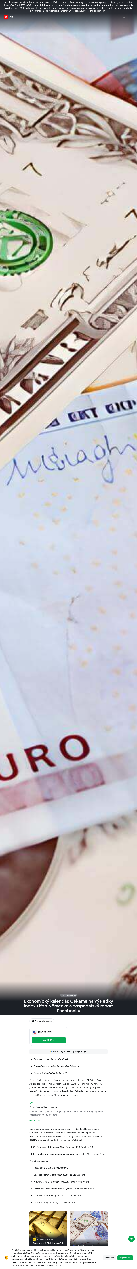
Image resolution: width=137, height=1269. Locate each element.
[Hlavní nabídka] (131, 17)
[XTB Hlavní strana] (7, 17)
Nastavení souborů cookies (48, 1265)
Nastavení (109, 1257)
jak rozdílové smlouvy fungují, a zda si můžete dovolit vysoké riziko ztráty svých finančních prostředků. (81, 9)
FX (59, 1087)
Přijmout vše (125, 1257)
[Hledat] (124, 17)
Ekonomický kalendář (39, 1128)
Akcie (74, 1083)
